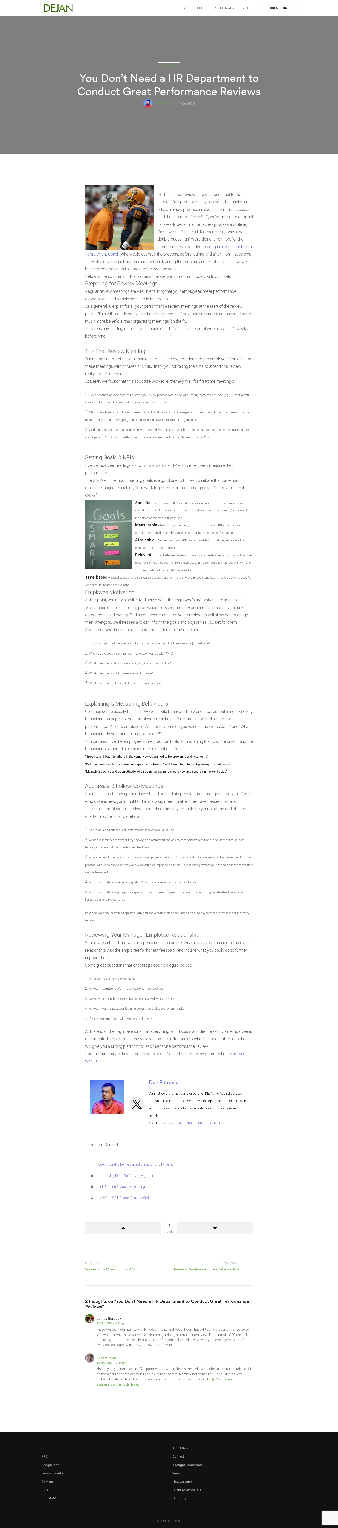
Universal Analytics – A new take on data (205, 1269)
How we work (182, 1482)
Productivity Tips (169, 64)
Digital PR (48, 1498)
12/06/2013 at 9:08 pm (111, 1323)
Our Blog (179, 1498)
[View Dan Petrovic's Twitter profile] (136, 1104)
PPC (200, 8)
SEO (186, 8)
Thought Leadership (187, 1465)
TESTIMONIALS (222, 8)
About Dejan (181, 1448)
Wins (176, 1473)
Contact (178, 1456)
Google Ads (50, 1465)
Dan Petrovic (164, 103)
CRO (44, 1490)
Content (47, 1482)
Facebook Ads (52, 1473)
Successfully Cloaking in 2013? (110, 1269)
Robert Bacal (106, 1358)
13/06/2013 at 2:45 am (111, 1362)
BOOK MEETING (278, 8)
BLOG (246, 8)
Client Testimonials (186, 1490)
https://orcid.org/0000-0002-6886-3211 (191, 1123)
